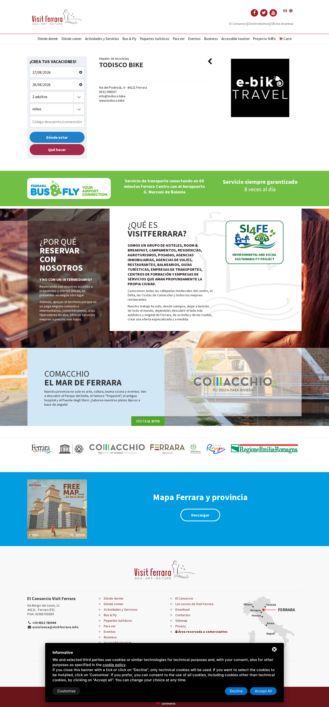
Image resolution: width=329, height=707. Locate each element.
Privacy (180, 626)
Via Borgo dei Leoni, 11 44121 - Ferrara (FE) (43, 607)
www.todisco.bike (112, 100)
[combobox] (57, 97)
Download (182, 609)
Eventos (194, 38)
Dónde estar (57, 137)
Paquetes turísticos (154, 38)
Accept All (263, 691)
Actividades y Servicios (102, 38)
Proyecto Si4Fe (264, 38)
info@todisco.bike (112, 96)
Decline (236, 691)
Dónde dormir (48, 38)
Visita (148, 421)
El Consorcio (237, 24)
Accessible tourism (235, 38)
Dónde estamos (258, 24)
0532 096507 (108, 92)
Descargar (200, 515)
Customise (66, 691)
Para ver (179, 38)
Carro (287, 38)
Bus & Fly (129, 38)
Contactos (182, 615)
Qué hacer (57, 149)
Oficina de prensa (282, 24)
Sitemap (181, 620)
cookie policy (114, 664)
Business (211, 38)
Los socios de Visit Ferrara (194, 604)
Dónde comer (71, 38)
